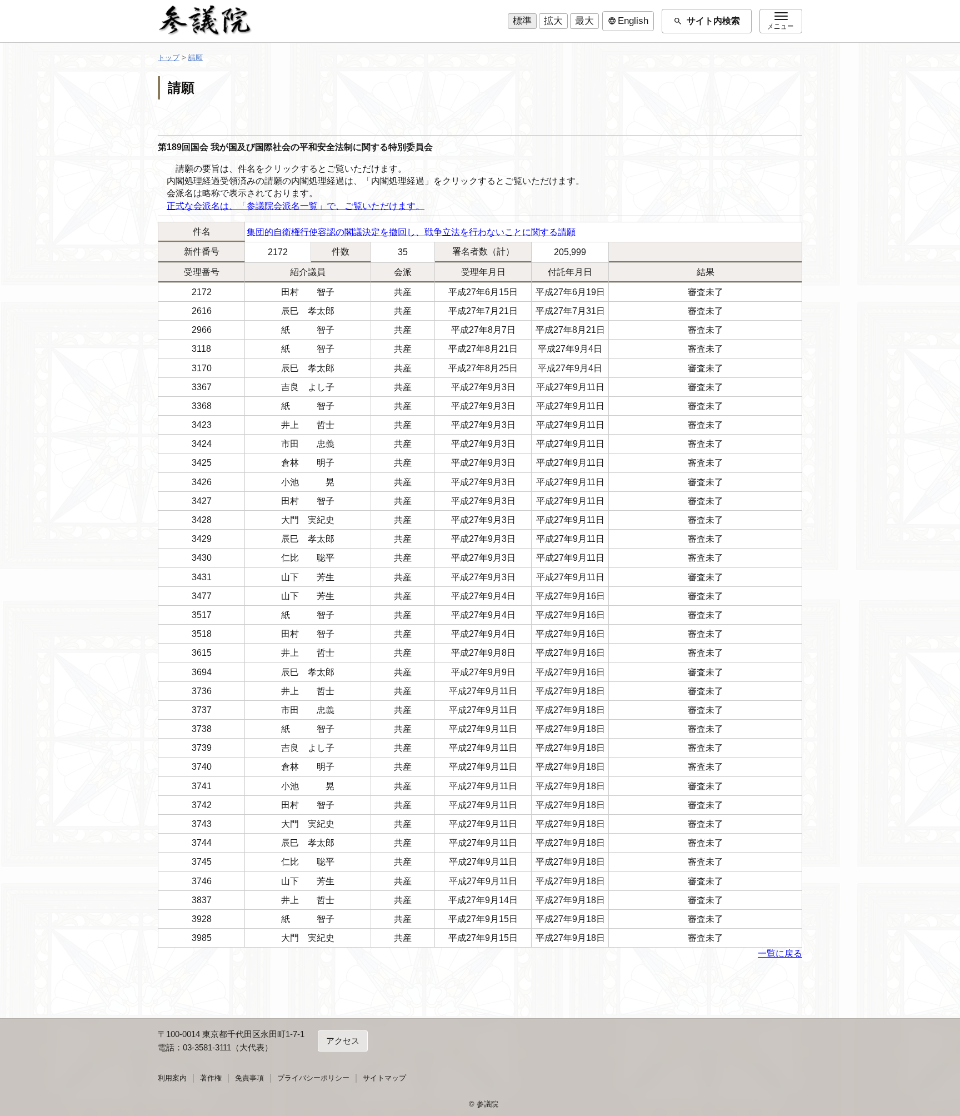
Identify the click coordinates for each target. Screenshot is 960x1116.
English (628, 21)
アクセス (342, 1040)
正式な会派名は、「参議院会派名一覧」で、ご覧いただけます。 (295, 206)
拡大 (553, 21)
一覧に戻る (780, 953)
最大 (584, 21)
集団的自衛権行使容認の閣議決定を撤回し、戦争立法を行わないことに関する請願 (411, 232)
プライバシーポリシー (313, 1078)
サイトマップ (384, 1078)
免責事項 (249, 1078)
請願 (195, 57)
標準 (522, 21)
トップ (168, 57)
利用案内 (172, 1078)
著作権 (211, 1078)
